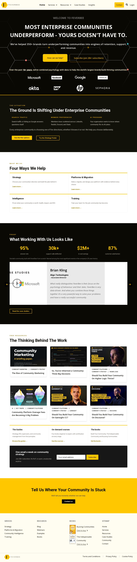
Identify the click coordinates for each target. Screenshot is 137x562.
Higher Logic (114, 372)
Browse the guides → (19, 441)
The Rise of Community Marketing (28, 373)
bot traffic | (21, 408)
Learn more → (17, 186)
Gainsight (73, 411)
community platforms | (101, 369)
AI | (14, 408)
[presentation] (7, 284)
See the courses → (58, 441)
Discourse (113, 411)
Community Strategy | (101, 372)
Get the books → (97, 441)
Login (132, 5)
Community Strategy (37, 369)
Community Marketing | (21, 369)
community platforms (35, 408)
